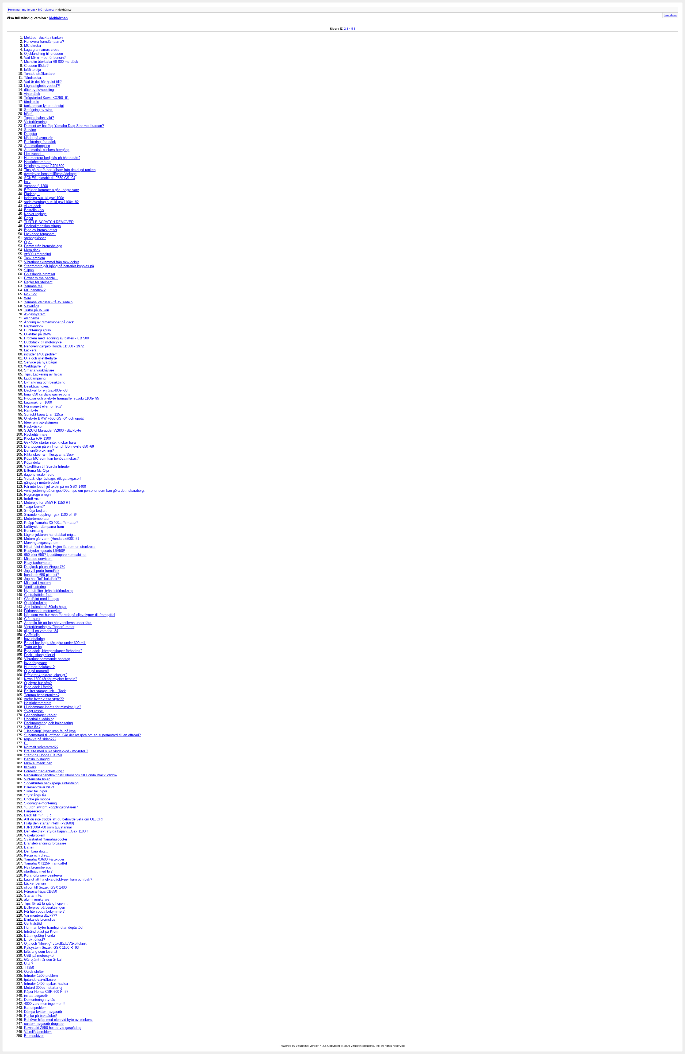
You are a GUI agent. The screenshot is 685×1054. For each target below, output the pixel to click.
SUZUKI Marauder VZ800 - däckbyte (52, 430)
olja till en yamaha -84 (41, 631)
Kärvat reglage (35, 214)
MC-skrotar (32, 46)
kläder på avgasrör (38, 138)
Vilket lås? (32, 727)
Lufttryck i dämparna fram (44, 527)
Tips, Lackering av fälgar (43, 374)
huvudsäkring (34, 639)
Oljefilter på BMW (37, 334)
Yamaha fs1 (33, 286)
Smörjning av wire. (38, 110)
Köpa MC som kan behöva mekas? (51, 458)
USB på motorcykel (39, 956)
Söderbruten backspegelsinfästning (51, 783)
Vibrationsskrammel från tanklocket (51, 262)
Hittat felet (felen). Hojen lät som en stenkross (60, 547)
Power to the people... (41, 278)
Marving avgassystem (41, 543)
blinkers (30, 767)
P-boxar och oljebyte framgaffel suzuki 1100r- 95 (61, 398)
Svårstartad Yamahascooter (45, 839)
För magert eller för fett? (43, 406)
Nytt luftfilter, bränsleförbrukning (48, 591)
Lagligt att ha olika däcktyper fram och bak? (58, 879)
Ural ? (28, 964)
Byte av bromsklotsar (40, 230)
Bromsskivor (34, 1036)
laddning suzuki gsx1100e (44, 198)
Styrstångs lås (35, 795)
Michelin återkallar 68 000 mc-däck (51, 62)
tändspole (31, 102)
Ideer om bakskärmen (41, 422)
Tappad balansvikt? (39, 118)
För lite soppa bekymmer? (44, 911)
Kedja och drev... (37, 855)
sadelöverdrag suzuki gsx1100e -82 (51, 202)
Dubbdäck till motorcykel (43, 342)
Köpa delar (32, 462)
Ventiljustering (35, 587)
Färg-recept (33, 811)
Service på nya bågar (40, 362)
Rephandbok (33, 326)
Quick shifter (34, 972)
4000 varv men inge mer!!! (44, 1004)
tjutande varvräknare (40, 980)
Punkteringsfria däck (40, 142)
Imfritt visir (32, 499)
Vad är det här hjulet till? (43, 82)
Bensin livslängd (37, 759)
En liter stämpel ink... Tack (45, 691)
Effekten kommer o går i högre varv (51, 190)
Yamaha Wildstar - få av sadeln (48, 302)
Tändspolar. (33, 78)
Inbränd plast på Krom (41, 931)
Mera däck (32, 250)
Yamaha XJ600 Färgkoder (44, 859)
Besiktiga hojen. (36, 386)
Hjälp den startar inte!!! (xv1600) (49, 823)
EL (26, 743)
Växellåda (31, 306)
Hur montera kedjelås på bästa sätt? (52, 158)
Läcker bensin (35, 883)
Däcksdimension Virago (42, 226)
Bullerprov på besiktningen (44, 907)
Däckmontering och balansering (48, 723)
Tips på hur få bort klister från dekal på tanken (60, 170)
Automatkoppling (37, 146)
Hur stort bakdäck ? (39, 667)
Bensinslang (33, 531)
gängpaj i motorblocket (41, 482)
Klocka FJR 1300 (37, 438)
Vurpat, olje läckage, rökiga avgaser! (52, 478)
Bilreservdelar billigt (39, 787)
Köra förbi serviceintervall (43, 875)
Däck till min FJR (37, 815)
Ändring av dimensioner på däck (49, 322)
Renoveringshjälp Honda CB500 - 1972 (54, 346)
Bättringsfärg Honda (39, 935)
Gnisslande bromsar (39, 274)
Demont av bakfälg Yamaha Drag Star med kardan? (64, 126)
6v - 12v (30, 294)
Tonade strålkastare (39, 74)
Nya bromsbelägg (37, 867)
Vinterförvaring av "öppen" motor (49, 627)
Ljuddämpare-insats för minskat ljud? (52, 707)
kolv (27, 182)
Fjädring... (32, 194)
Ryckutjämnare (35, 434)
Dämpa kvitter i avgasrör (43, 1012)
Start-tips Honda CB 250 (43, 755)
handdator (670, 15)
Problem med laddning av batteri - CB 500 (56, 338)
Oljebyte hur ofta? (38, 683)
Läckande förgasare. (40, 234)
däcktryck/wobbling (39, 90)
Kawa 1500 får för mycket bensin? (50, 679)
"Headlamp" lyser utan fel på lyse (50, 731)
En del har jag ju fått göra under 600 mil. (55, 643)
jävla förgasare (35, 663)
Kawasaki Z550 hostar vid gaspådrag (52, 1028)
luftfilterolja (32, 70)
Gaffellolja (32, 635)
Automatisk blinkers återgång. (47, 150)
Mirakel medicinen (38, 763)
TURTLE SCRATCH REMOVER (49, 222)
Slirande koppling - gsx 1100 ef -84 (51, 515)
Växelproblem (34, 835)
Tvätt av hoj (33, 647)
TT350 (29, 968)
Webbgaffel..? (34, 366)
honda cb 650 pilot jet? (41, 575)
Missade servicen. (38, 559)
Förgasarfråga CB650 (40, 891)
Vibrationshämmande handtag (47, 659)
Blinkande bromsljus (39, 919)
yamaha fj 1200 (36, 186)
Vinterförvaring (35, 122)
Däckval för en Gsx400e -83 (45, 390)
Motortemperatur (37, 519)
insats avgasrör (36, 996)
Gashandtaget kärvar (40, 715)
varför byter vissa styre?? (44, 699)
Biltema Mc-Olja (36, 470)
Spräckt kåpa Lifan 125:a (43, 414)
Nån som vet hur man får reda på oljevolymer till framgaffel (69, 615)
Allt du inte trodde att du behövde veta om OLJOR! (63, 819)
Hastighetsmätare (37, 162)
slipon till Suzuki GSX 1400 (45, 887)
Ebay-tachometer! (38, 563)
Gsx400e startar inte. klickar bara (50, 442)
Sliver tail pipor (35, 791)
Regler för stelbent (38, 282)
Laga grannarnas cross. (42, 50)
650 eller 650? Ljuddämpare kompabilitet (55, 555)
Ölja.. (28, 242)
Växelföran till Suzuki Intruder (47, 466)
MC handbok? (34, 290)
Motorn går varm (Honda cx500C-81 (51, 539)
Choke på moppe (37, 799)
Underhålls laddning (39, 719)
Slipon (29, 270)
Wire (27, 298)
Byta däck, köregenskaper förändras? (53, 651)
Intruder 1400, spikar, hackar (46, 984)
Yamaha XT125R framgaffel (45, 863)
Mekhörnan (58, 18)
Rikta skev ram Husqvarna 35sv (49, 454)
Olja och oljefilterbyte (40, 358)
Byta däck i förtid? (38, 687)
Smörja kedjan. (35, 511)
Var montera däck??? (40, 915)
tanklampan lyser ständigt (44, 106)
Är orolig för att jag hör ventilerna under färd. (58, 623)
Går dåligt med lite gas (41, 599)
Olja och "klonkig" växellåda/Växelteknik (55, 943)
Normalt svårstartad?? (41, 747)
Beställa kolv (34, 210)
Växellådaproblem (38, 1032)
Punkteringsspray (37, 330)
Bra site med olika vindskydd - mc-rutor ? (56, 751)
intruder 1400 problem (41, 354)
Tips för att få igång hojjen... (46, 903)
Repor (28, 218)
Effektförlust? (34, 939)
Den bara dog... (36, 851)
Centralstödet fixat (38, 595)
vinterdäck (32, 94)
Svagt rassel (34, 711)
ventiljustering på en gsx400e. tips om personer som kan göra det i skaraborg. (84, 491)
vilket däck (32, 206)
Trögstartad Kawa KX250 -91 (46, 98)
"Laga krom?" (34, 507)
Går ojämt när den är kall (43, 960)
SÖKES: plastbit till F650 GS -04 (49, 178)
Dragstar (30, 134)
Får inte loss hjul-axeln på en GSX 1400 (55, 487)
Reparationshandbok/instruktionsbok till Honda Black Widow (70, 775)
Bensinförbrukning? (39, 450)
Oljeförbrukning (35, 603)
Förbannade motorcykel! (43, 611)
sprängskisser (35, 238)
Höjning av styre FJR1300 (44, 166)
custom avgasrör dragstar (44, 1024)
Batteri (29, 847)
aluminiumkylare (36, 899)
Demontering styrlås (39, 1000)
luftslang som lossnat (40, 952)
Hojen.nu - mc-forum (21, 9)
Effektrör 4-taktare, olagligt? (45, 675)
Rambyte (31, 410)
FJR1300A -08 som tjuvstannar (48, 827)
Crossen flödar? (36, 66)
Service (30, 130)
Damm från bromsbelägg (43, 246)
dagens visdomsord (39, 474)
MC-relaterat (46, 9)
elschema (31, 318)
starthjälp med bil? (38, 871)
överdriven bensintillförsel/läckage (50, 174)
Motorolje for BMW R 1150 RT (47, 503)
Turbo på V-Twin (36, 310)
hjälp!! (28, 114)
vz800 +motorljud (37, 254)
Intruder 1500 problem (41, 976)
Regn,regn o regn (37, 495)
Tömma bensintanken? (41, 695)
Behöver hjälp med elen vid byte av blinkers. (58, 1020)
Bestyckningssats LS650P (44, 551)
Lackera (30, 350)
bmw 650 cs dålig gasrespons (47, 394)
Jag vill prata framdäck (41, 571)
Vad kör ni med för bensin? (45, 58)
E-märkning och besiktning (44, 382)
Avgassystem (34, 314)
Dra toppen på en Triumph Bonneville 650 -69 (59, 446)
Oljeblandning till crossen (43, 54)
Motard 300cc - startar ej (43, 988)
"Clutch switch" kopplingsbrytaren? (51, 807)
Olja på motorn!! (36, 671)
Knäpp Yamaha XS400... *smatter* (51, 523)
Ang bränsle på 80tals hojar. (45, 607)
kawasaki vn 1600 (38, 402)
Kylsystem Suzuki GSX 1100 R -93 (51, 947)
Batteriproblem (35, 1008)
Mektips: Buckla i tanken (43, 38)
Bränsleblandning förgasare (45, 843)
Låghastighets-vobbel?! (42, 86)
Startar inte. (33, 895)
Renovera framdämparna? (44, 42)
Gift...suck (32, 619)
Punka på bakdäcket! (40, 1016)
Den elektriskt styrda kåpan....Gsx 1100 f (56, 831)
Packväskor (33, 426)
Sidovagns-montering (40, 803)
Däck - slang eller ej (39, 655)
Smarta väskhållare (39, 370)
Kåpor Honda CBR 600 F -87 (46, 992)
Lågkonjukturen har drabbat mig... (50, 535)
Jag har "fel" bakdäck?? (42, 579)
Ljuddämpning (34, 378)
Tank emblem (34, 258)
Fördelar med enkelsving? (44, 771)
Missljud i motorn (37, 583)
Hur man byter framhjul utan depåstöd (53, 927)
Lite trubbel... (34, 154)
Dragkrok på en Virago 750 (44, 567)
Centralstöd (33, 923)
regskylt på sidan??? (40, 739)
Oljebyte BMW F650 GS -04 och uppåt (54, 418)
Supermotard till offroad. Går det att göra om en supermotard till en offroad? (82, 735)
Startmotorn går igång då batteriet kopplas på (59, 266)
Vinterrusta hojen (37, 779)
